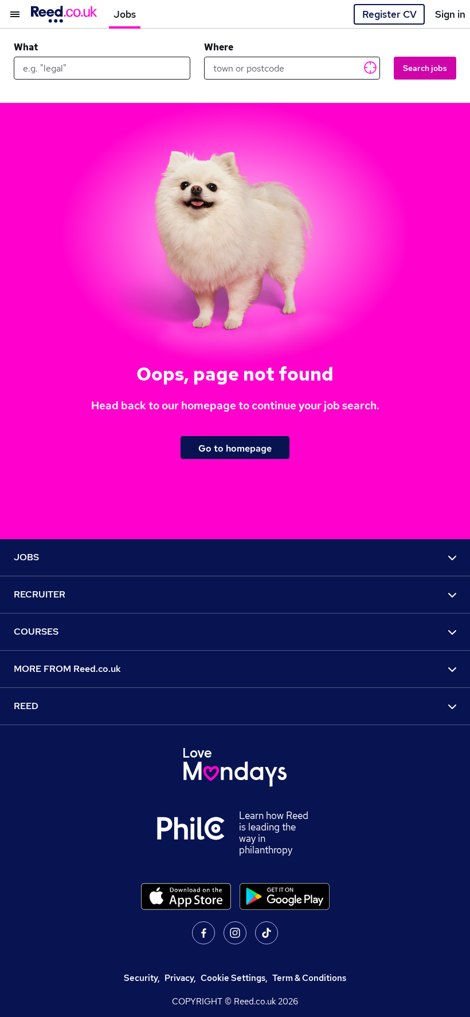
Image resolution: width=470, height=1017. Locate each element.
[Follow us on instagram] (235, 932)
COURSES (36, 632)
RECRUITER (39, 594)
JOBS (26, 557)
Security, (142, 977)
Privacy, (180, 977)
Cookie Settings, (234, 977)
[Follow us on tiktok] (266, 932)
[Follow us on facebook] (203, 932)
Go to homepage (235, 448)
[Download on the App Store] (186, 896)
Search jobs (425, 68)
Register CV (389, 14)
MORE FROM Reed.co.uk (67, 669)
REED (26, 706)
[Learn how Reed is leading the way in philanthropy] (197, 833)
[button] (9, 14)
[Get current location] (369, 67)
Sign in (450, 14)
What (26, 47)
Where (218, 47)
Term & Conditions (309, 977)
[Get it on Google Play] (285, 896)
